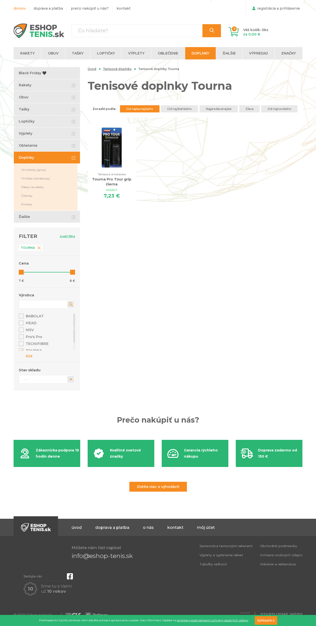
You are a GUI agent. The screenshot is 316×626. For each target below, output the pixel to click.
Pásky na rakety (32, 187)
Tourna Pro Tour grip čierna (111, 179)
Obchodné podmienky (278, 546)
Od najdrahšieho (179, 109)
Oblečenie (28, 145)
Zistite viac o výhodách (158, 486)
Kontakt (124, 8)
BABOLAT (35, 316)
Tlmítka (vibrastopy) (35, 178)
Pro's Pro (34, 337)
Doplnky (26, 157)
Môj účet (206, 527)
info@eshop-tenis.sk (102, 555)
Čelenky (26, 195)
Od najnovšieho (279, 109)
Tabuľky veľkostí (213, 564)
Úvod (92, 69)
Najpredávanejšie (219, 109)
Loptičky (27, 121)
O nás (148, 527)
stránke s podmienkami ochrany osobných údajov (212, 620)
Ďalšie (24, 217)
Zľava (249, 109)
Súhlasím (265, 620)
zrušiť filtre (67, 236)
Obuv (23, 97)
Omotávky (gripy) (33, 170)
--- (26, 379)
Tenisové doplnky (117, 69)
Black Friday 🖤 (32, 73)
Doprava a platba (48, 8)
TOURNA (34, 350)
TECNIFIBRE (37, 343)
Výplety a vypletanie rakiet (221, 555)
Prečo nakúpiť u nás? (90, 8)
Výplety (25, 133)
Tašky (24, 109)
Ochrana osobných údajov (281, 555)
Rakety (25, 85)
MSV (30, 330)
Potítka (26, 204)
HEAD (31, 323)
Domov (20, 8)
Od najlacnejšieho (139, 109)
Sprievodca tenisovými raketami (226, 546)
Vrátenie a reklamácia (278, 564)
